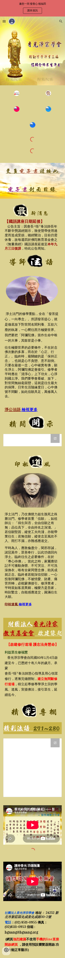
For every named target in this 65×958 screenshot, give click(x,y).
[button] (4, 21)
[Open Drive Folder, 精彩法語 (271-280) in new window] (55, 742)
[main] (32, 234)
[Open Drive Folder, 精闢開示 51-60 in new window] (55, 438)
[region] (32, 8)
